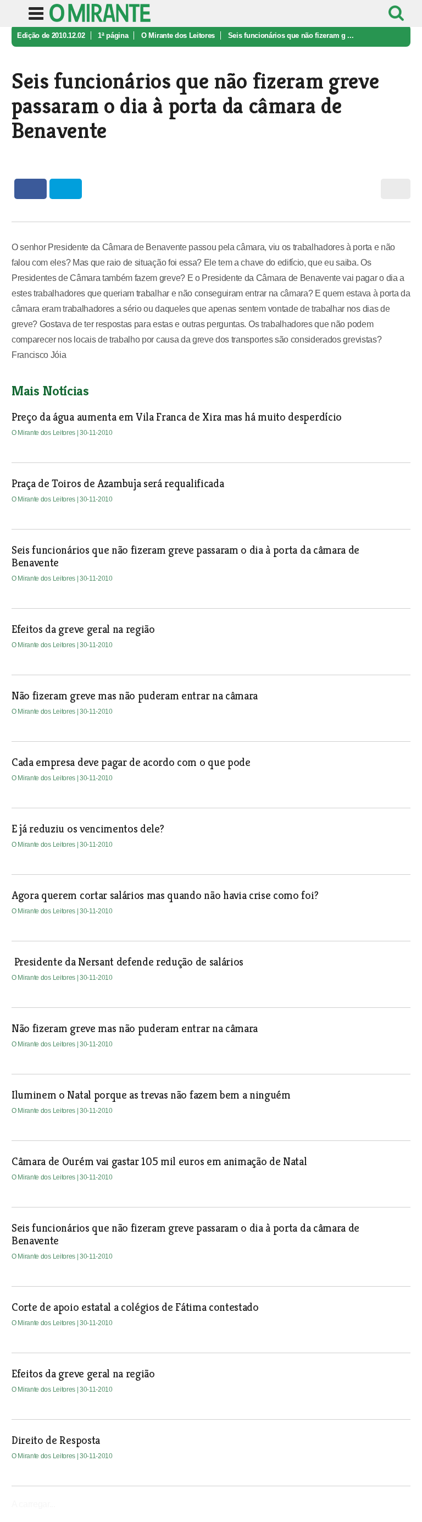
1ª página (113, 35)
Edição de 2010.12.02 (51, 35)
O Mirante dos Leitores (178, 35)
